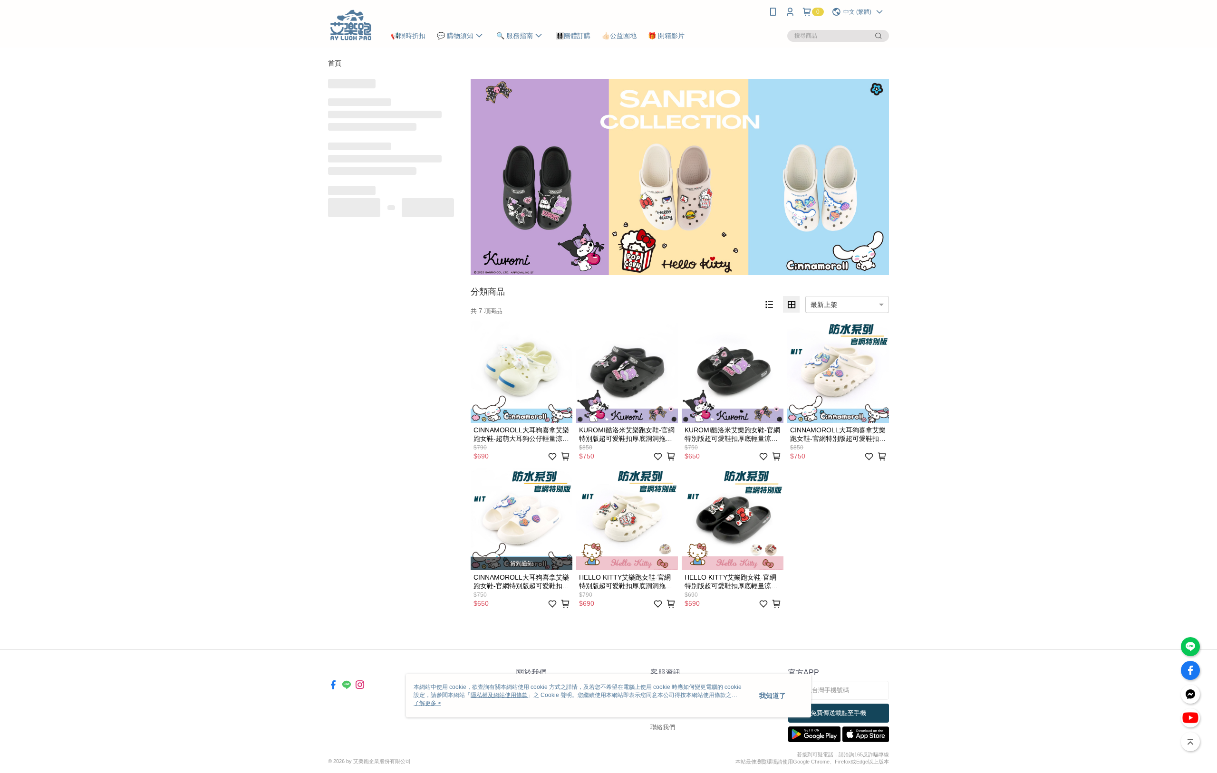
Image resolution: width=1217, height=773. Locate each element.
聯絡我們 (662, 727)
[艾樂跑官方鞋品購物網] (351, 25)
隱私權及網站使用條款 (499, 695)
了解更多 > (427, 703)
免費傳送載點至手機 (838, 712)
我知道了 (772, 695)
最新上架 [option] (824, 304)
